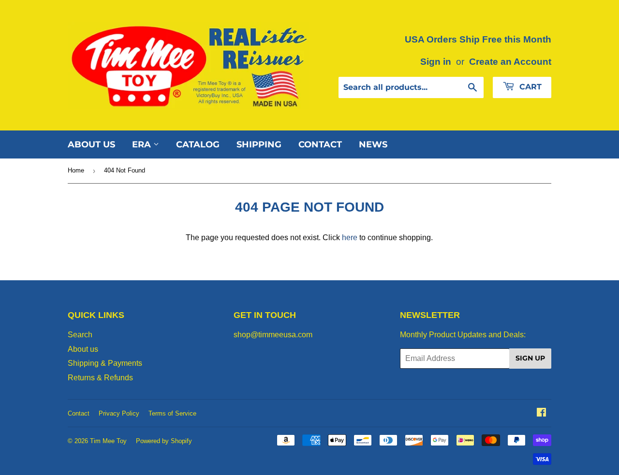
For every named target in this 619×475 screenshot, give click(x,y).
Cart (529, 86)
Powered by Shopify (164, 441)
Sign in (435, 62)
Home (76, 170)
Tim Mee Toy (108, 441)
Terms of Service (172, 413)
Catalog (198, 144)
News (373, 144)
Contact (320, 144)
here (349, 237)
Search (80, 335)
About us (91, 144)
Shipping (258, 144)
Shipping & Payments (105, 363)
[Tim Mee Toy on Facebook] (541, 413)
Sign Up (530, 358)
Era (142, 144)
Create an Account (510, 62)
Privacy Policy (119, 413)
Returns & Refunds (100, 378)
